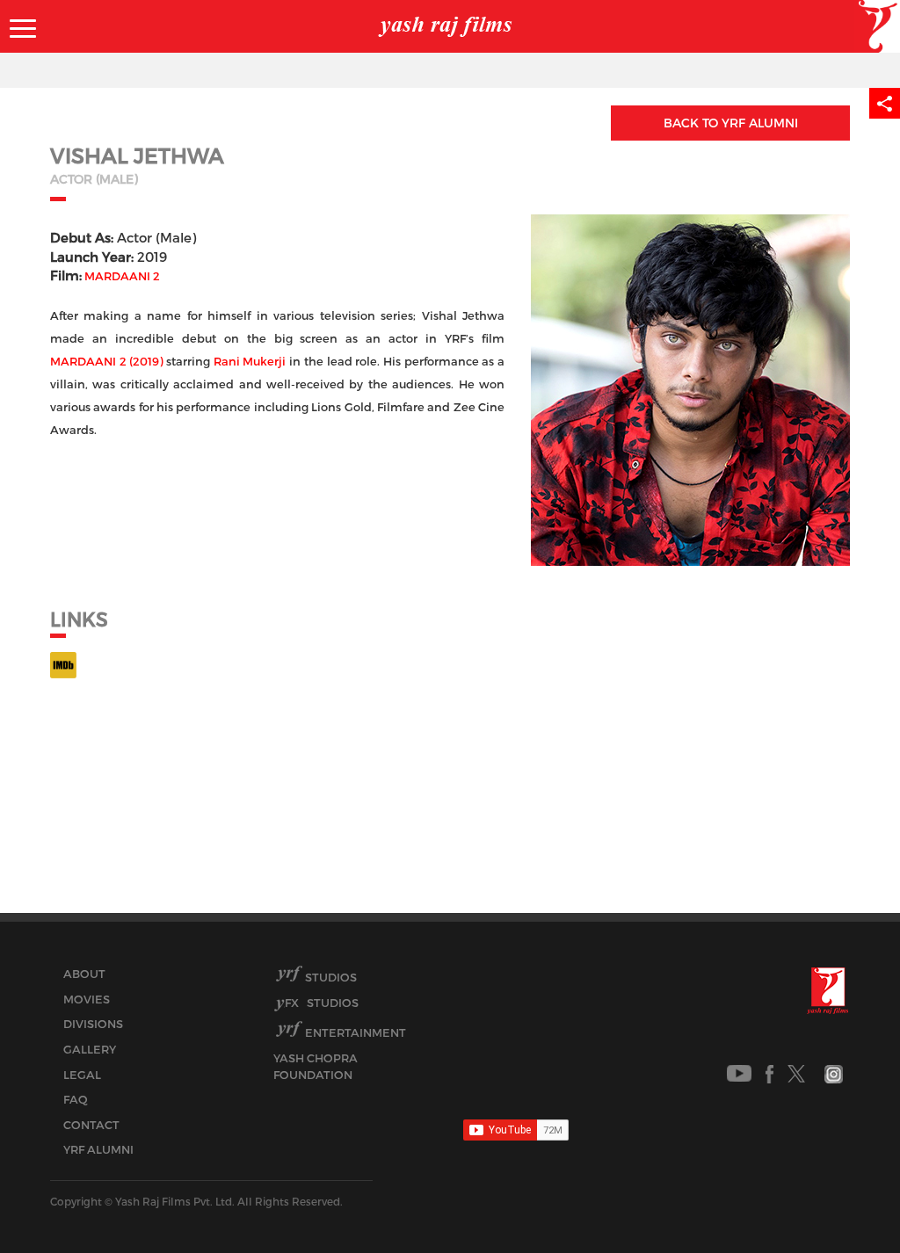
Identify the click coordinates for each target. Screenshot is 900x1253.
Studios (331, 977)
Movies (86, 999)
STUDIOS (322, 1003)
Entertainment (355, 1032)
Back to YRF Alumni (731, 122)
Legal (82, 1075)
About (84, 974)
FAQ (75, 1099)
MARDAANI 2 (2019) (106, 361)
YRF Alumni (98, 1149)
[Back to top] (844, 1200)
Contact (91, 1125)
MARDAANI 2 (122, 276)
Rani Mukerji (250, 361)
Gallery (89, 1049)
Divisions (93, 1024)
